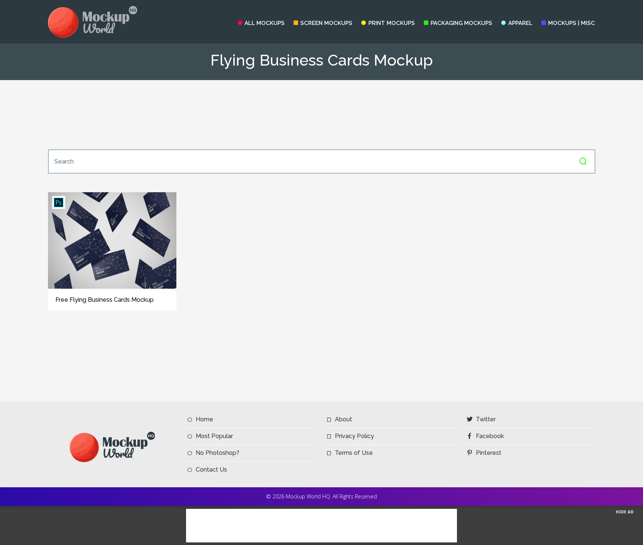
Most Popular (214, 436)
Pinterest (488, 452)
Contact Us (211, 469)
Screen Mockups (326, 23)
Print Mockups (391, 23)
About (343, 419)
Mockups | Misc (571, 23)
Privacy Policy (354, 436)
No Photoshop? (217, 452)
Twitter (486, 419)
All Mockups (264, 23)
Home (204, 419)
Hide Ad (625, 511)
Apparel (520, 23)
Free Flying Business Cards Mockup (104, 299)
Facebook (490, 436)
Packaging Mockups (461, 23)
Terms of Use (354, 452)
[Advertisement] (321, 115)
